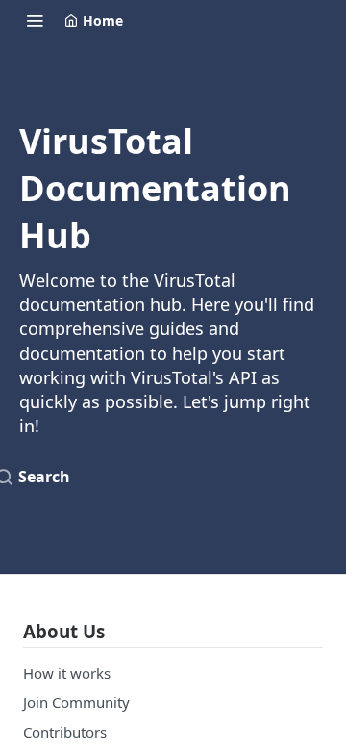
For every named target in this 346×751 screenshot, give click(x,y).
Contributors (65, 731)
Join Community (76, 702)
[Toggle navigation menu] (34, 20)
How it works (67, 673)
